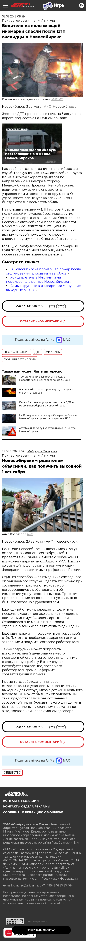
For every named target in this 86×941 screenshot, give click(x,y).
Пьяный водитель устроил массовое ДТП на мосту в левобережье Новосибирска (47, 404)
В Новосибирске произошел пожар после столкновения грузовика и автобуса (43, 271)
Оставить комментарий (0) (43, 321)
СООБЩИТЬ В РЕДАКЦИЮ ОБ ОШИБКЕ (33, 812)
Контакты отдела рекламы (26, 806)
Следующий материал (41, 930)
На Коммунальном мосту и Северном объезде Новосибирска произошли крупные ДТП (48, 417)
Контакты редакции (21, 801)
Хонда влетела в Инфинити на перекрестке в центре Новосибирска (37, 280)
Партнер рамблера (37, 921)
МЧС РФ (57, 99)
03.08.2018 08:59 (13, 16)
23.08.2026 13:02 (13, 451)
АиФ (30, 534)
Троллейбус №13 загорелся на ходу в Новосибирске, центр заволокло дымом (44, 378)
